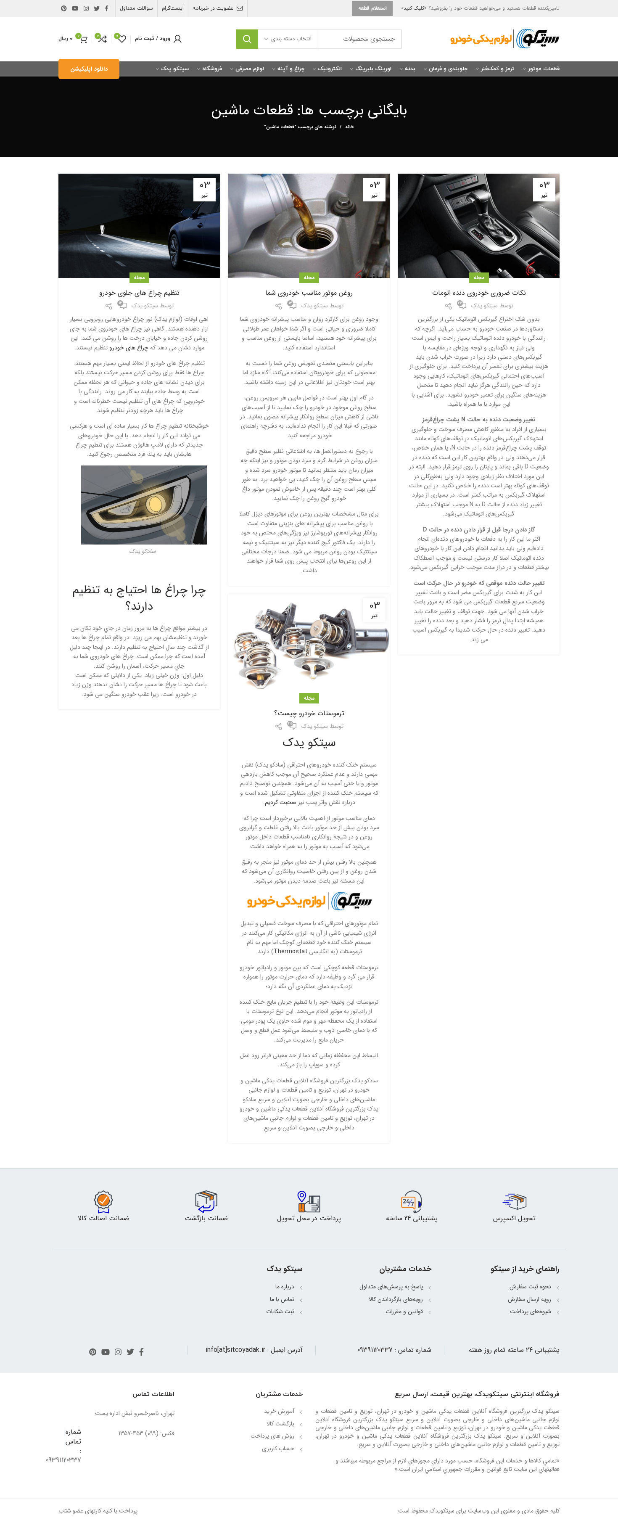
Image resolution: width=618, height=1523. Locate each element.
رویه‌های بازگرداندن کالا (396, 1299)
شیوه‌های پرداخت (530, 1311)
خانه (349, 127)
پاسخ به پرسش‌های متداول (391, 1286)
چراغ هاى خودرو (128, 347)
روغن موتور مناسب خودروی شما (309, 293)
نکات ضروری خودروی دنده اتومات (479, 293)
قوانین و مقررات (404, 1311)
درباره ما (284, 1286)
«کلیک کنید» (414, 8)
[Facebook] (106, 8)
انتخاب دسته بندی (291, 38)
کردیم (280, 802)
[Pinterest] (63, 8)
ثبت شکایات (280, 1311)
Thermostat (290, 951)
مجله (479, 278)
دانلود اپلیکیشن (89, 69)
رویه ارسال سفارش (529, 1299)
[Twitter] (96, 8)
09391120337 (375, 1350)
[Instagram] (86, 8)
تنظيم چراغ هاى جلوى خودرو (139, 293)
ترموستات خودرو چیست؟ (309, 713)
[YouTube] (75, 8)
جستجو (247, 39)
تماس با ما (282, 1299)
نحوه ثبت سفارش (530, 1286)
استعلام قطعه (372, 8)
